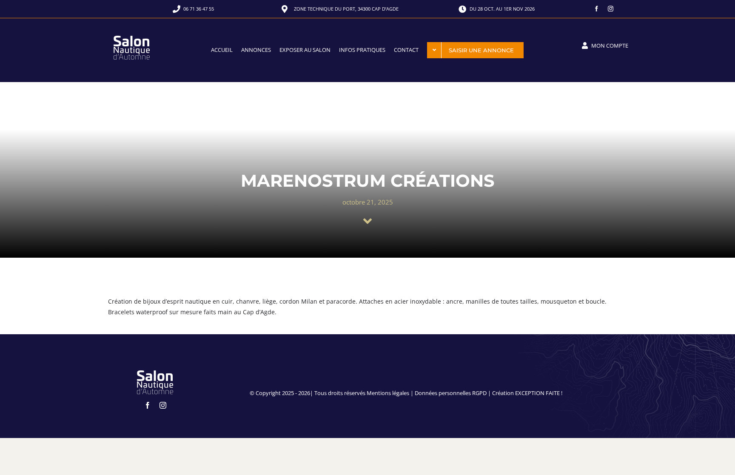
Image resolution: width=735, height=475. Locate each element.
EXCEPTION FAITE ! (538, 393)
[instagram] (610, 8)
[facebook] (596, 8)
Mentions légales (388, 393)
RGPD (479, 393)
